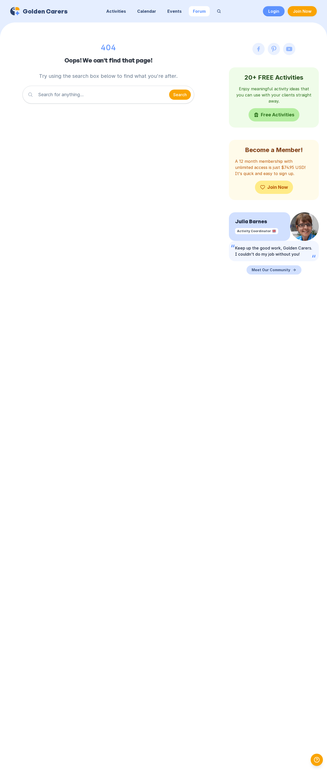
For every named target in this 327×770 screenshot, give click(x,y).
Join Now (302, 11)
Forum (199, 11)
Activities (116, 11)
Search (180, 94)
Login (273, 11)
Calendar (146, 11)
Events (174, 11)
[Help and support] (317, 760)
